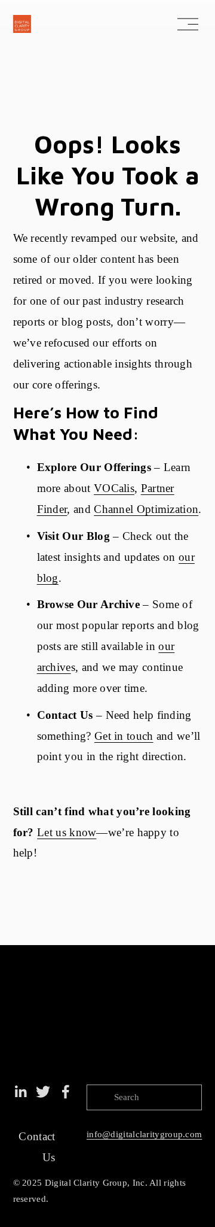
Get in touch (123, 736)
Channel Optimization (146, 509)
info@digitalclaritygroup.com (144, 1134)
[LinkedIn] (20, 1092)
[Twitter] (43, 1092)
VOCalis (114, 488)
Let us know (66, 832)
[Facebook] (66, 1092)
